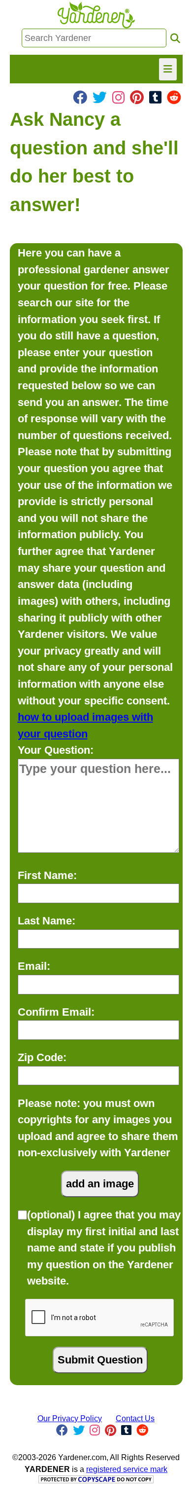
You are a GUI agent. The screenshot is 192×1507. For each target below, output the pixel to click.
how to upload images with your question (85, 725)
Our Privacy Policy (69, 1418)
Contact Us (135, 1418)
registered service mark (126, 1469)
